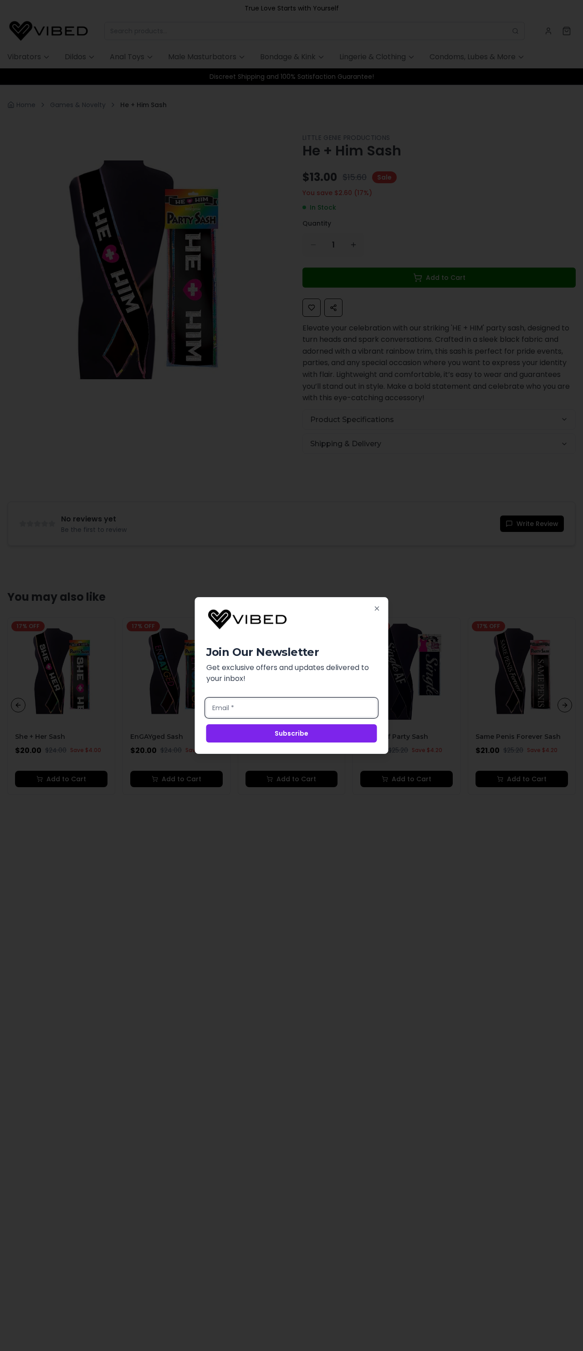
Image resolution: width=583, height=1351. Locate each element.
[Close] (377, 608)
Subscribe (291, 733)
